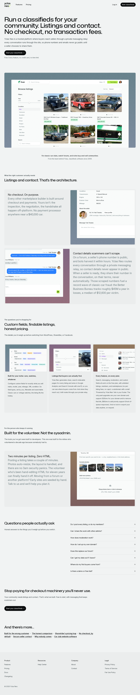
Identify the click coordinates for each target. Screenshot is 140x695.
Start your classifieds (14, 53)
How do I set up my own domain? (83, 544)
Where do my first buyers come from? (85, 564)
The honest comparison (42, 633)
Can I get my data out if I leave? (82, 558)
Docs (6, 672)
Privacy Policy (110, 664)
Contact (74, 668)
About (73, 664)
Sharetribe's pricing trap (65, 633)
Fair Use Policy (110, 672)
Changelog (8, 676)
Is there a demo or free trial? (81, 571)
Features (19, 4)
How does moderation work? (81, 538)
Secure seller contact (22, 636)
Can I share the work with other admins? (86, 531)
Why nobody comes (43, 636)
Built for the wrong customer (16, 633)
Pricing (28, 4)
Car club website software (65, 636)
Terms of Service (111, 668)
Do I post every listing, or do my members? (87, 524)
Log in (114, 4)
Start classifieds (128, 4)
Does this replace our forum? (81, 551)
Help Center (42, 664)
